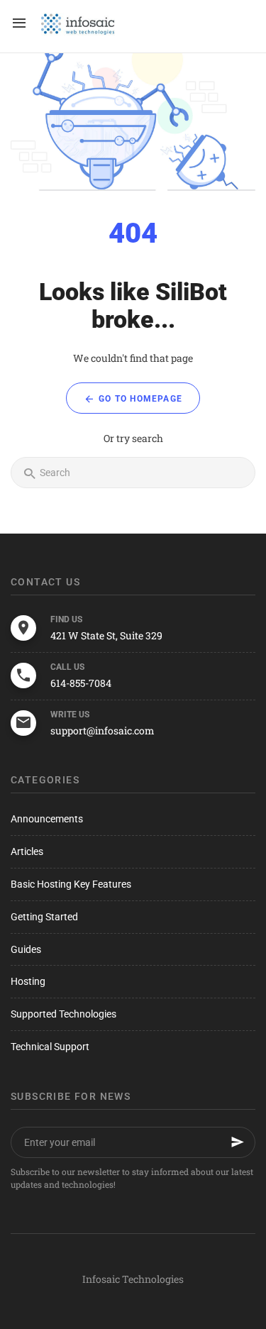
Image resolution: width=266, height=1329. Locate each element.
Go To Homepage (139, 399)
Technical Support (50, 1046)
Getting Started (44, 916)
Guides (26, 949)
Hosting (28, 981)
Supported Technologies (63, 1014)
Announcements (47, 819)
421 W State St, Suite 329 (106, 635)
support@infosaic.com (102, 730)
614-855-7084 (80, 683)
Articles (27, 851)
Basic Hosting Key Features (71, 884)
